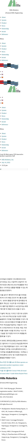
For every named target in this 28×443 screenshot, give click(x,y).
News (3, 26)
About (4, 17)
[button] (14, 38)
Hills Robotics (14, 10)
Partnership (5, 29)
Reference (5, 34)
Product (4, 23)
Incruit (4, 32)
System (4, 20)
